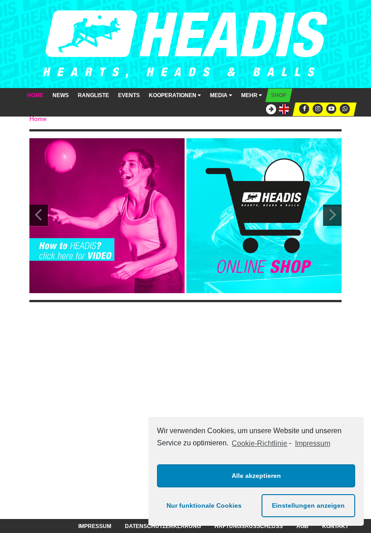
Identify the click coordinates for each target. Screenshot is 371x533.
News (60, 95)
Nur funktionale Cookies (204, 505)
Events (129, 95)
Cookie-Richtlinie (259, 443)
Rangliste (93, 95)
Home (35, 95)
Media (219, 95)
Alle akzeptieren (256, 475)
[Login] (269, 110)
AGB (302, 526)
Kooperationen (173, 95)
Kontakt (335, 526)
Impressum (312, 443)
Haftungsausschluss (248, 526)
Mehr (250, 95)
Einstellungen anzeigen (308, 505)
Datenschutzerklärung (163, 526)
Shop (278, 95)
